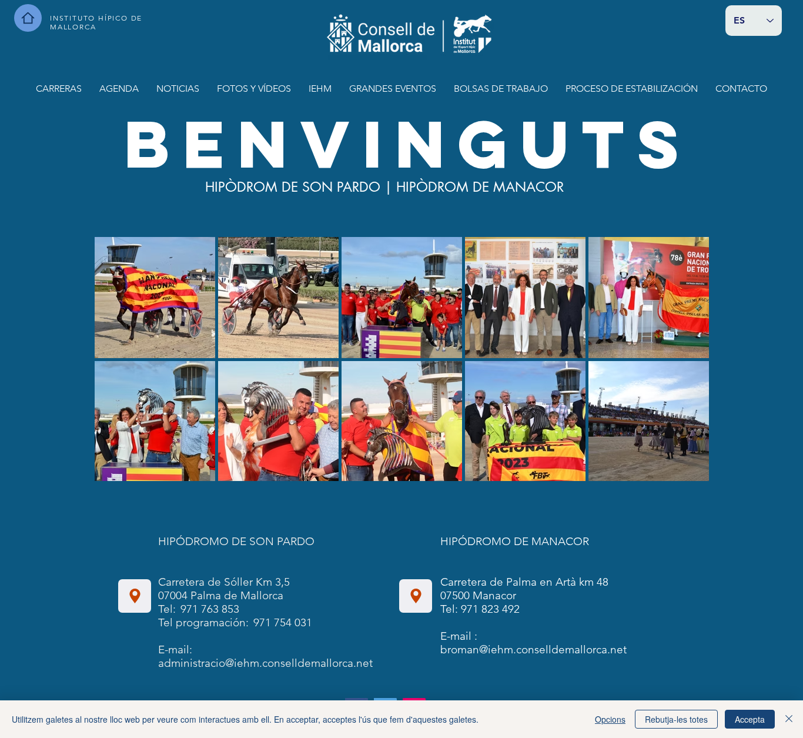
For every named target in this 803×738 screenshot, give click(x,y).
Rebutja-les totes (676, 719)
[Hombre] (28, 18)
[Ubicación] (134, 596)
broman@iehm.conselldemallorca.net (533, 649)
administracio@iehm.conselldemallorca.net (265, 663)
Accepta (750, 719)
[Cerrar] (789, 719)
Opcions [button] (610, 719)
